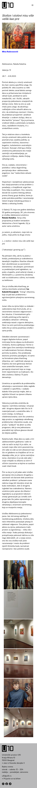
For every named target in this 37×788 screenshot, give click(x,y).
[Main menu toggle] (32, 5)
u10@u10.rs (6, 776)
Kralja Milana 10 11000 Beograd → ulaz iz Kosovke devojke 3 (13, 760)
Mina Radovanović (10, 52)
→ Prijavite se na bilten (11, 779)
